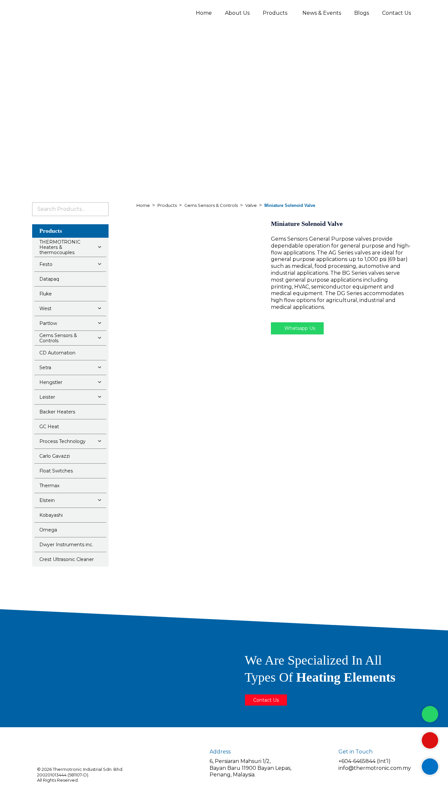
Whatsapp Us (299, 328)
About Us (237, 13)
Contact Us (396, 13)
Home (204, 13)
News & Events (321, 13)
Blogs (361, 13)
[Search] (101, 209)
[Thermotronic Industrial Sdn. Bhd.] (89, 13)
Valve (251, 205)
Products (275, 13)
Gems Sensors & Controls (211, 205)
